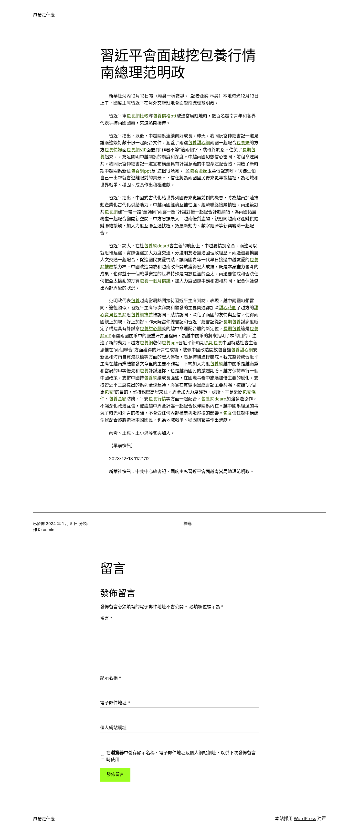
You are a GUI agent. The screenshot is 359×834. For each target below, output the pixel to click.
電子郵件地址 (115, 702)
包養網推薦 (142, 314)
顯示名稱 (110, 677)
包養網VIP (137, 149)
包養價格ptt (165, 115)
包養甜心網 (199, 142)
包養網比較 (137, 115)
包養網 (111, 211)
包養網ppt (141, 171)
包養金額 (198, 171)
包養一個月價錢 (155, 280)
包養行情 (157, 398)
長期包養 (232, 321)
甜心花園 (227, 307)
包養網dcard (156, 245)
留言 (106, 618)
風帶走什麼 (44, 14)
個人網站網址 (113, 727)
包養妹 (243, 142)
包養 (135, 300)
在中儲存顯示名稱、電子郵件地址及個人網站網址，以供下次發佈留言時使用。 (181, 756)
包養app (170, 342)
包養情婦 (113, 149)
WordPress (305, 818)
